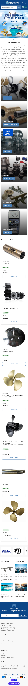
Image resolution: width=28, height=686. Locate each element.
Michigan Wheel (5, 524)
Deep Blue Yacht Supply (11, 674)
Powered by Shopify (21, 674)
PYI (3, 306)
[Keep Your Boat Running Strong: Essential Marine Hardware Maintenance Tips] (7, 568)
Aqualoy (4, 482)
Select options (14, 458)
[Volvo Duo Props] (6, 551)
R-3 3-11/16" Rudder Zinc (8, 351)
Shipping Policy (5, 640)
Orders (2, 653)
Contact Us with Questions (7, 638)
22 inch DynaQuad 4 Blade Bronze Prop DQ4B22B (13, 526)
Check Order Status (6, 646)
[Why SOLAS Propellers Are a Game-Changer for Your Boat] (7, 587)
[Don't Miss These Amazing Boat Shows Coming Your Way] (21, 568)
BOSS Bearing (5, 263)
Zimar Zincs (5, 349)
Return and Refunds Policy (7, 642)
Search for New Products (7, 657)
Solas (3, 440)
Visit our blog (20, 561)
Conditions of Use (5, 644)
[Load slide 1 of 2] (13, 40)
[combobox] (11, 7)
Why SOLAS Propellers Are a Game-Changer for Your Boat (7, 596)
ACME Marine (5, 393)
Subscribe (22, 615)
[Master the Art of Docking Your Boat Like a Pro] (21, 587)
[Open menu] (2, 2)
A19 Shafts (5, 484)
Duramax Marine (5, 261)
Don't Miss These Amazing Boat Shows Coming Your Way (21, 578)
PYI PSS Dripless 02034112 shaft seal (11, 308)
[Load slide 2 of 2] (15, 40)
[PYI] (18, 551)
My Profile (3, 655)
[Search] (19, 7)
